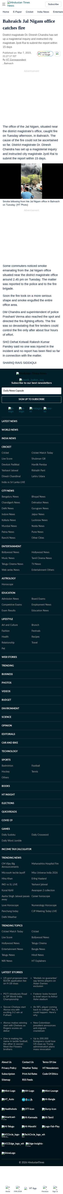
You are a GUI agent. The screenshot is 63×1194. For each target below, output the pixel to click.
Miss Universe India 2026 (45, 886)
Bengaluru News (10, 510)
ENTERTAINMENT (11, 560)
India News (43, 11)
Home (6, 11)
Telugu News (8, 968)
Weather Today (30, 1081)
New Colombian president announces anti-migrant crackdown (44, 1040)
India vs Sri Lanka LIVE (13, 496)
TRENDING (8, 679)
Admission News (10, 612)
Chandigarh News (11, 516)
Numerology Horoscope (44, 919)
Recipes (35, 650)
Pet (3, 662)
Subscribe (53, 4)
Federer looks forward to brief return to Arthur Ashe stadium (45, 1010)
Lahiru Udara (38, 490)
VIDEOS (6, 705)
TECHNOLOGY (10, 765)
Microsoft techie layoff (13, 886)
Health (5, 650)
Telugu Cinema (39, 957)
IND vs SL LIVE (9, 898)
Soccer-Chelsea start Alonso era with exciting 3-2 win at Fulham (14, 1024)
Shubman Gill (38, 472)
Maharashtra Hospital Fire (45, 877)
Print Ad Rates (29, 1087)
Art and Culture (10, 638)
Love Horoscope (10, 919)
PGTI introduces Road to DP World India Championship (15, 1010)
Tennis (35, 785)
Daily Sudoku (8, 848)
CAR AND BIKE (10, 756)
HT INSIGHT (8, 808)
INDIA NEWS (9, 452)
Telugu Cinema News (12, 577)
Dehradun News (40, 516)
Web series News (10, 583)
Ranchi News (8, 551)
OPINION (7, 739)
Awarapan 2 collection (43, 904)
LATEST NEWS (9, 435)
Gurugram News (40, 522)
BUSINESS (7, 688)
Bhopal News (38, 510)
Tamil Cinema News (42, 572)
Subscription (8, 1087)
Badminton (7, 779)
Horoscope (7, 598)
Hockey (6, 785)
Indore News (8, 528)
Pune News (37, 545)
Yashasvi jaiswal (40, 898)
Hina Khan (7, 892)
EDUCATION (8, 606)
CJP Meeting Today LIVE (44, 925)
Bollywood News (10, 566)
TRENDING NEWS (11, 871)
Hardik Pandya (39, 478)
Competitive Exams (12, 618)
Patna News (8, 545)
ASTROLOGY (9, 592)
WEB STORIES (9, 670)
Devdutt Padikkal (10, 478)
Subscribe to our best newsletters (31, 396)
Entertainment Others (43, 583)
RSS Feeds (27, 1093)
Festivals (36, 644)
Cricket (29, 11)
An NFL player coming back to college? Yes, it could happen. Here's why (45, 1024)
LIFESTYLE (7, 633)
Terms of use (49, 1076)
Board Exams (38, 612)
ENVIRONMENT (10, 722)
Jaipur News (38, 528)
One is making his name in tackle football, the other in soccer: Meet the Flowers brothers (15, 1057)
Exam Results (8, 624)
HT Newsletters (50, 1081)
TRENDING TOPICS (12, 939)
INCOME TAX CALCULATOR (16, 863)
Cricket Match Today (42, 466)
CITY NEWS (8, 504)
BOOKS (6, 799)
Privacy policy (9, 1081)
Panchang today (10, 925)
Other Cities (38, 551)
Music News (8, 572)
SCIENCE (6, 730)
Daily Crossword (40, 848)
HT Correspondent (16, 59)
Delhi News (8, 522)
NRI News (7, 974)
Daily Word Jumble (12, 854)
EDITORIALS (8, 748)
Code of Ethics (50, 1087)
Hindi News (38, 968)
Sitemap (6, 1093)
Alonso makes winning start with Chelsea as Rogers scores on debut (15, 1040)
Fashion (6, 644)
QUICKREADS (9, 825)
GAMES (6, 842)
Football (36, 779)
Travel (34, 656)
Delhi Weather (9, 930)
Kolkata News (9, 534)
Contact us (28, 1076)
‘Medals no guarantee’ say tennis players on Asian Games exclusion (45, 995)
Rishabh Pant (38, 484)
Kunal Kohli (7, 904)
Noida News (38, 539)
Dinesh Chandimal (11, 490)
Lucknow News (40, 534)
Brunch (35, 638)
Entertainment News (12, 963)
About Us (6, 1076)
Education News (40, 624)
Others (5, 791)
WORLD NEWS (10, 443)
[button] (4, 4)
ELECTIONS (8, 817)
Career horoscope (41, 910)
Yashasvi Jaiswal (10, 484)
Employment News (41, 618)
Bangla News (38, 963)
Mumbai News (9, 539)
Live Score (7, 472)
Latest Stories (12, 985)
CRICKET (6, 460)
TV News (36, 577)
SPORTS (6, 773)
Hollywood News (40, 566)
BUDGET (6, 713)
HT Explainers (39, 974)
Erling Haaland (39, 892)
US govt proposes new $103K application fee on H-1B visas (15, 994)
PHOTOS (6, 696)
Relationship (8, 656)
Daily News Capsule (13, 404)
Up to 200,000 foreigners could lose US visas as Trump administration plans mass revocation (44, 1057)
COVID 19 (7, 834)
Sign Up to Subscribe (32, 413)
